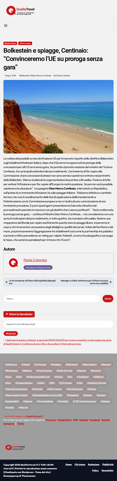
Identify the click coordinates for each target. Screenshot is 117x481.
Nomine (92, 389)
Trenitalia (63, 401)
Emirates (96, 370)
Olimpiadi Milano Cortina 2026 (48, 395)
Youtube (105, 419)
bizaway (107, 364)
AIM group (12, 364)
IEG (52, 383)
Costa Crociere (45, 370)
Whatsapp (51, 419)
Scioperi (102, 395)
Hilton (42, 383)
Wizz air (24, 407)
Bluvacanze (12, 370)
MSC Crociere (55, 389)
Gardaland (83, 376)
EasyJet (82, 370)
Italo (80, 383)
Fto (70, 376)
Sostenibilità (13, 401)
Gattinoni (99, 376)
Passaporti (73, 395)
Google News (65, 419)
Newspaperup (11, 475)
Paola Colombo (35, 260)
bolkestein (25, 75)
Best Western (90, 364)
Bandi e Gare (10, 43)
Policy (95, 470)
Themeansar (28, 475)
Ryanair (88, 395)
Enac (9, 376)
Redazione (93, 464)
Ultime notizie (25, 43)
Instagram (9, 423)
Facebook (95, 419)
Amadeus (56, 364)
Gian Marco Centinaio (41, 75)
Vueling (10, 407)
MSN (75, 419)
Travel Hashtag (46, 401)
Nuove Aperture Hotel (17, 395)
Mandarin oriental (97, 383)
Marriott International (17, 389)
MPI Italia (38, 389)
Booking (28, 370)
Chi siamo (80, 464)
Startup (28, 401)
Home (68, 464)
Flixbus (59, 376)
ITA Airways (66, 383)
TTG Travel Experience (85, 401)
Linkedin (83, 419)
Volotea (106, 401)
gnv (9, 383)
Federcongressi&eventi (39, 376)
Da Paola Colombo (61, 75)
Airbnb (26, 364)
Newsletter (108, 470)
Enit (20, 376)
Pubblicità (108, 464)
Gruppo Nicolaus (24, 383)
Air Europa (41, 364)
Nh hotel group (75, 389)
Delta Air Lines (65, 370)
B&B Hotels (72, 364)
